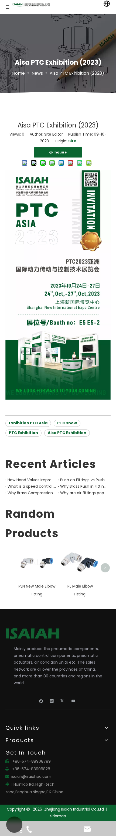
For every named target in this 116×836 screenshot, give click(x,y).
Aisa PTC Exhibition (67, 432)
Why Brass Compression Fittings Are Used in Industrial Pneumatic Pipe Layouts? (32, 493)
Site (72, 141)
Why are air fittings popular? (84, 493)
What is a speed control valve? (32, 486)
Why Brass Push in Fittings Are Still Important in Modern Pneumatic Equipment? (84, 486)
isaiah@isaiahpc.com (31, 776)
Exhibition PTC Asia (28, 423)
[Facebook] (41, 700)
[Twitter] (62, 700)
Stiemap (58, 816)
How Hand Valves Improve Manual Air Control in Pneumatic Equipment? (32, 480)
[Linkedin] (52, 700)
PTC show (67, 423)
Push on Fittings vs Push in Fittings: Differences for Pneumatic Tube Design (84, 480)
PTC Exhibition (23, 432)
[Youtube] (73, 700)
